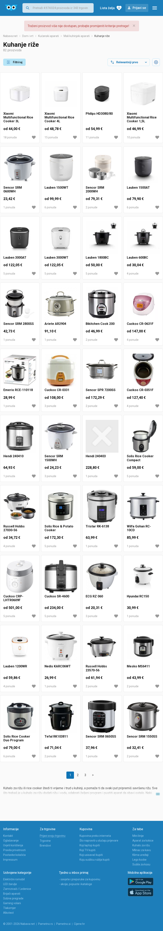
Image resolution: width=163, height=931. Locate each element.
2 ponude (91, 207)
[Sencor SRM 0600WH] (19, 168)
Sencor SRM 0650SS (101, 736)
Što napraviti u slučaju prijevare (99, 840)
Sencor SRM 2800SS (18, 324)
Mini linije (138, 835)
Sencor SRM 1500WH (54, 458)
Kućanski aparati (48, 36)
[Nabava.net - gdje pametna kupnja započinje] (11, 8)
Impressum (10, 859)
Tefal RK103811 (56, 736)
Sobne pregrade (13, 898)
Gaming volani (12, 903)
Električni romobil (14, 879)
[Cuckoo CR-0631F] (143, 304)
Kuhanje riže (102, 36)
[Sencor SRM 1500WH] (61, 436)
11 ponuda (92, 137)
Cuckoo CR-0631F (140, 324)
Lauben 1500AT (138, 187)
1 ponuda (9, 207)
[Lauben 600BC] (143, 238)
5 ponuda (9, 273)
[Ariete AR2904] (61, 304)
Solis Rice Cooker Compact (140, 458)
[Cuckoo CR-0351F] (143, 370)
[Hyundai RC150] (143, 576)
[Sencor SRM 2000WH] (102, 168)
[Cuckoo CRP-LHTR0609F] (19, 576)
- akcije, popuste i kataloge (75, 884)
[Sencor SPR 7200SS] (102, 370)
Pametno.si (63, 923)
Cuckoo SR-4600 (57, 596)
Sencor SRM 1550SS (142, 736)
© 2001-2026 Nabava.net (19, 923)
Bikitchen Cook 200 (100, 324)
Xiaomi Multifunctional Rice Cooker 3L (18, 117)
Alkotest (8, 912)
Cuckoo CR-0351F (140, 390)
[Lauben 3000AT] (19, 238)
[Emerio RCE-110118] (19, 370)
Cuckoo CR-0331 (57, 390)
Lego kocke (139, 859)
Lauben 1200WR (15, 666)
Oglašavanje (11, 840)
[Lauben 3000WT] (61, 238)
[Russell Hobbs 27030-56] (19, 506)
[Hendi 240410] (19, 436)
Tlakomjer (9, 908)
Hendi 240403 (96, 456)
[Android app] (140, 881)
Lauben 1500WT (56, 187)
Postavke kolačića (14, 854)
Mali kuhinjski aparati (77, 36)
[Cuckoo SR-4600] (61, 576)
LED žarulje (10, 884)
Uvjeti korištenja (13, 845)
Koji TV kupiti (87, 850)
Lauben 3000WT (56, 257)
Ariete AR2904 (55, 324)
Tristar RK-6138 (97, 526)
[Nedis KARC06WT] (61, 646)
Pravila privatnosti (14, 850)
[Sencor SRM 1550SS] (143, 717)
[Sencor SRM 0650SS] (102, 717)
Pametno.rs (45, 923)
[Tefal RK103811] (61, 717)
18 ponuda (10, 137)
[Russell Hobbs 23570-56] (102, 646)
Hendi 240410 (13, 456)
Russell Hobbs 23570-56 (96, 668)
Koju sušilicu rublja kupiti (95, 859)
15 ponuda (51, 137)
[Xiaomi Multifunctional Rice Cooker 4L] (61, 94)
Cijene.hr (79, 923)
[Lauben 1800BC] (102, 238)
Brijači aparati (11, 893)
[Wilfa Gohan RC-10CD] (143, 506)
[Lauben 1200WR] (19, 646)
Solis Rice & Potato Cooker (59, 528)
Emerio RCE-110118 (18, 390)
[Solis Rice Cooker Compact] (143, 436)
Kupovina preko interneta (95, 835)
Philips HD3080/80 (99, 114)
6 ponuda (50, 207)
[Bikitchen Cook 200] (102, 304)
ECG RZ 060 (94, 596)
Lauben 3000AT (14, 257)
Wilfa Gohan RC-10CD (139, 528)
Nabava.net (10, 36)
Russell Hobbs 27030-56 (14, 528)
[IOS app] (140, 892)
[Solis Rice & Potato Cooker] (61, 506)
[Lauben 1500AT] (143, 168)
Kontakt (8, 835)
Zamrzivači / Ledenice (17, 888)
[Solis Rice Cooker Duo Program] (19, 717)
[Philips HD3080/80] (102, 94)
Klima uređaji (140, 854)
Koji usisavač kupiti (91, 854)
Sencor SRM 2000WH (95, 189)
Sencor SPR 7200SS (100, 390)
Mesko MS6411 (138, 666)
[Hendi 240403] (102, 436)
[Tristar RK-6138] (102, 506)
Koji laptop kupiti (90, 845)
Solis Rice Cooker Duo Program (16, 738)
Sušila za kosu (141, 864)
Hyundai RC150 (138, 596)
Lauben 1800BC (97, 257)
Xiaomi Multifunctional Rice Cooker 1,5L (142, 117)
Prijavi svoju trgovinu (52, 835)
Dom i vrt (27, 36)
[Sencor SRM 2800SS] (19, 304)
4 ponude (133, 273)
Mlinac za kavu (141, 850)
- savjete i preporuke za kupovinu (79, 879)
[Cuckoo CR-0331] (61, 370)
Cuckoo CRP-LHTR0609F (13, 598)
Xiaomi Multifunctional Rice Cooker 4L (59, 117)
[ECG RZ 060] (102, 576)
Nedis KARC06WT (58, 666)
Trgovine (45, 840)
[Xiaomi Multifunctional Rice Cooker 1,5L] (143, 94)
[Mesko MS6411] (143, 646)
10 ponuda (133, 137)
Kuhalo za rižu (141, 845)
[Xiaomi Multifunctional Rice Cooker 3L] (19, 94)
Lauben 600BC (137, 257)
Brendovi (45, 845)
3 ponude (50, 406)
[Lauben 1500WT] (61, 168)
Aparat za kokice (142, 840)
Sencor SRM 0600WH (12, 189)
